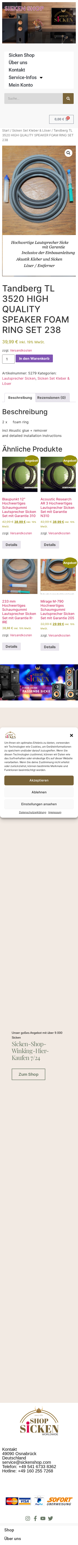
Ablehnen (39, 792)
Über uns (18, 62)
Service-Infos (23, 77)
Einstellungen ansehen (39, 804)
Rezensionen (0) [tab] (51, 397)
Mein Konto (21, 85)
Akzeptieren (39, 780)
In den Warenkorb (34, 358)
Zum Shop (28, 1074)
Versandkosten (21, 350)
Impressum (54, 812)
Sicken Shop (21, 55)
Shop (9, 1529)
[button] (71, 735)
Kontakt (17, 70)
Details (11, 545)
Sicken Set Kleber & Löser (31, 130)
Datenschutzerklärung (32, 812)
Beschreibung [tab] (20, 397)
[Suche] (68, 98)
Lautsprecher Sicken (19, 378)
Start (5, 130)
